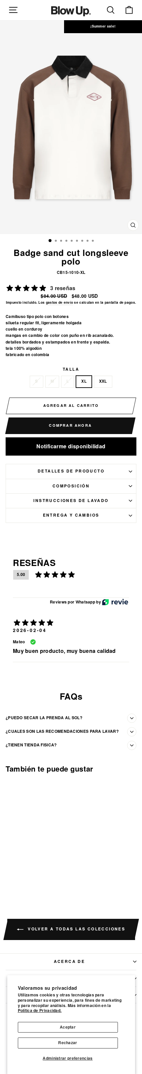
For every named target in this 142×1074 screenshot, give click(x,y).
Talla (71, 369)
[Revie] (115, 602)
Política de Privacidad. (40, 1010)
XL (84, 381)
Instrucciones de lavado (70, 500)
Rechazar (67, 1042)
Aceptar (68, 1027)
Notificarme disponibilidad (70, 446)
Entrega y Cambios (71, 515)
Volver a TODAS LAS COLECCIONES (75, 929)
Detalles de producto (71, 471)
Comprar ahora (70, 425)
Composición (71, 486)
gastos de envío (59, 302)
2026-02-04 (30, 630)
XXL (103, 381)
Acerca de (69, 961)
